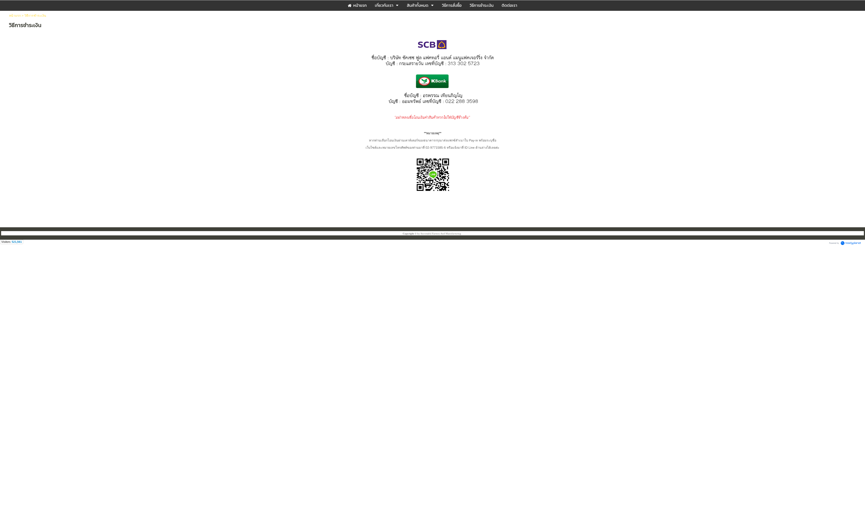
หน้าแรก (15, 15)
